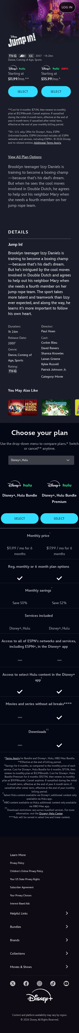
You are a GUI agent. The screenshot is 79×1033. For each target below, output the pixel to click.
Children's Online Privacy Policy (26, 871)
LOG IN (67, 7)
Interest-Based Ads (20, 903)
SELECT (23, 91)
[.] (12, 983)
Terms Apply (12, 758)
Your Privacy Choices (20, 895)
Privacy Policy (17, 863)
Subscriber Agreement (22, 887)
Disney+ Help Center (51, 813)
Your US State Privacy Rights (25, 879)
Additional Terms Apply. (47, 142)
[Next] (71, 407)
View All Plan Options (24, 157)
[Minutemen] (56, 407)
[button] (39, 913)
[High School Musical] (22, 407)
